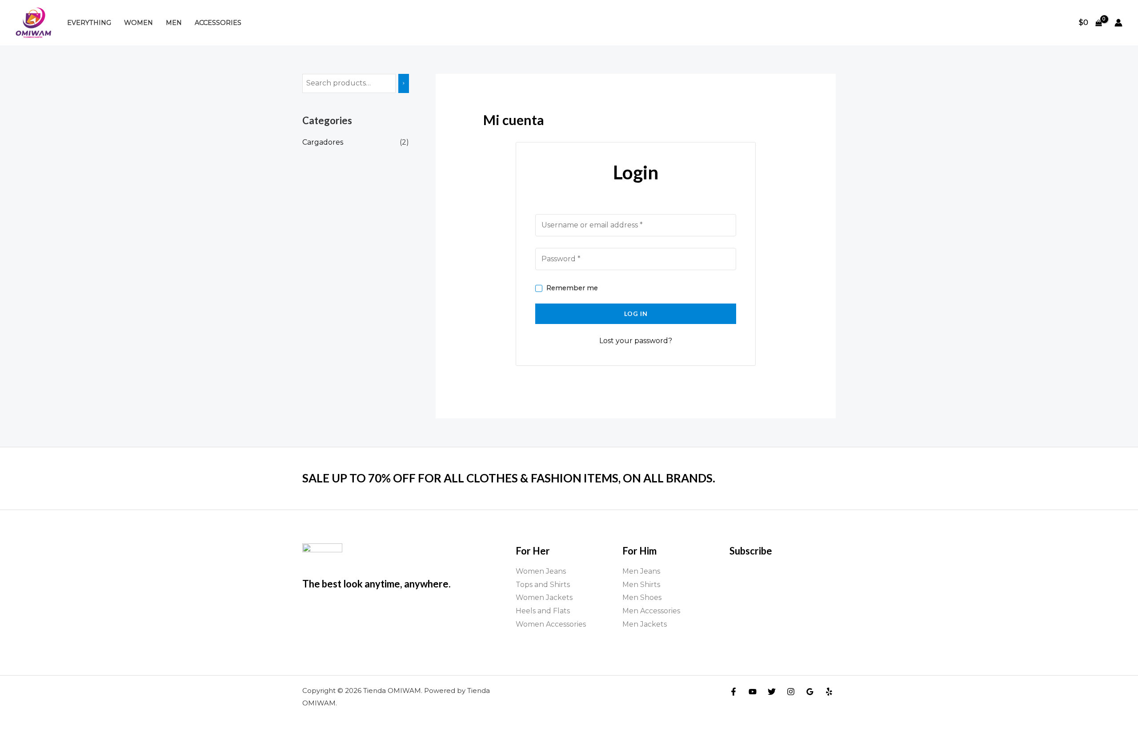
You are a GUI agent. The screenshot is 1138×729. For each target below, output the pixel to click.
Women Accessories (551, 624)
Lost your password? (635, 340)
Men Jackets (644, 624)
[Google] (810, 692)
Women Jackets (544, 597)
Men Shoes (641, 597)
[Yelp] (829, 692)
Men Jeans (641, 571)
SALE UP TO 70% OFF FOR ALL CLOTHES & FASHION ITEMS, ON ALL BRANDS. (508, 478)
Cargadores (322, 142)
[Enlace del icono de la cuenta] (1118, 23)
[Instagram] (791, 692)
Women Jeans (541, 571)
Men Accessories (651, 611)
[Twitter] (772, 692)
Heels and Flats (543, 611)
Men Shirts (641, 584)
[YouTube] (753, 692)
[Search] (403, 83)
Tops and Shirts (543, 584)
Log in (636, 313)
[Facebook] (733, 692)
